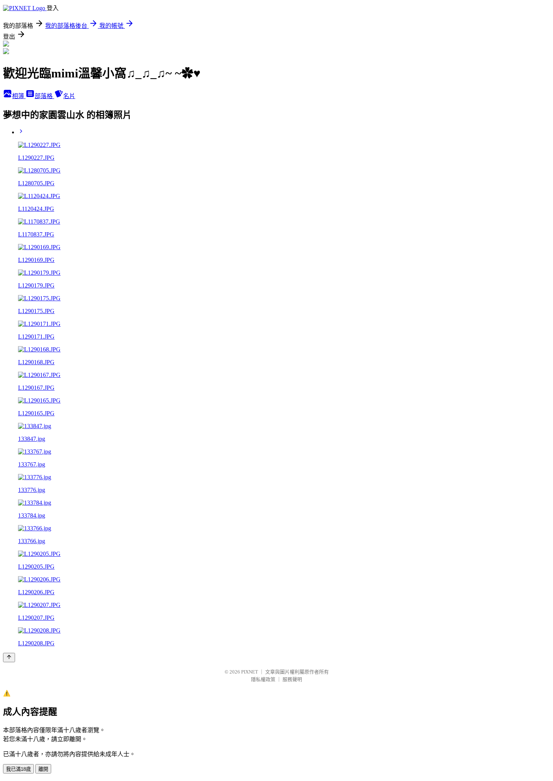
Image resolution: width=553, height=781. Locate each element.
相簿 (19, 96)
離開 (43, 769)
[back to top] (9, 657)
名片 (69, 96)
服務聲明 (292, 679)
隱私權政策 (263, 679)
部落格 (44, 96)
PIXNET (249, 672)
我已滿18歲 (18, 769)
